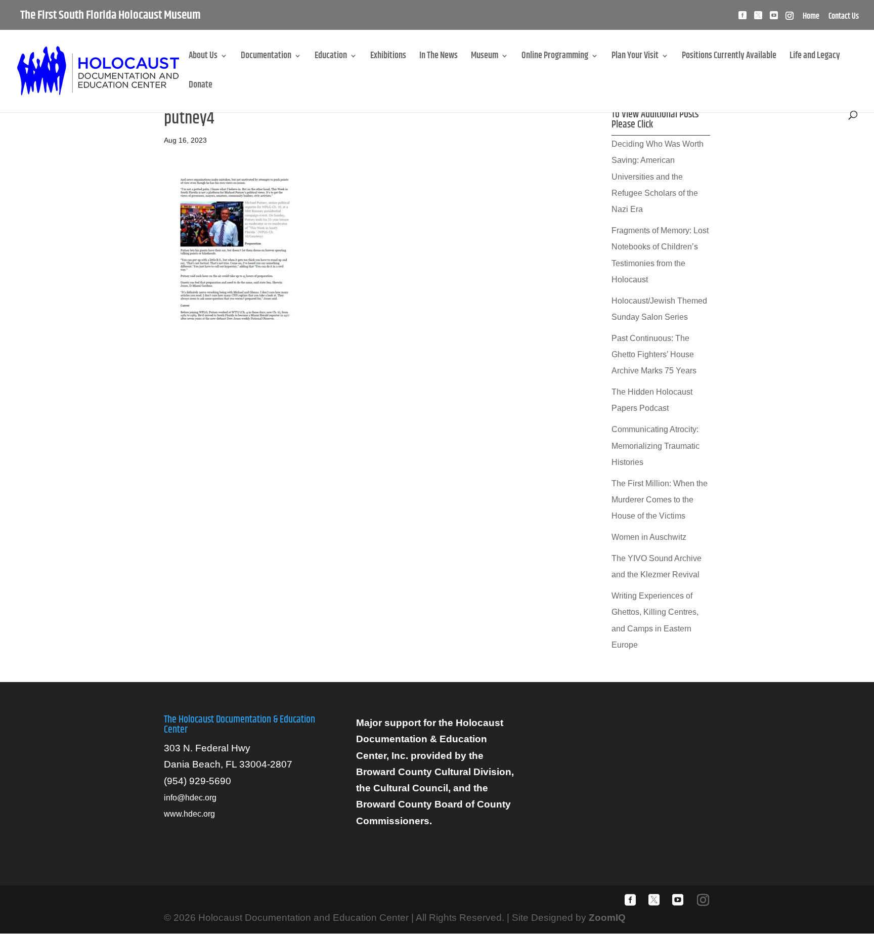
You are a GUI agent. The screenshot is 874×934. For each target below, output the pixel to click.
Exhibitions (388, 57)
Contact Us (843, 18)
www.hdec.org (189, 814)
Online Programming (554, 57)
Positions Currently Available (729, 57)
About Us (203, 57)
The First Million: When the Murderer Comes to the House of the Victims (659, 500)
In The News (438, 57)
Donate (200, 86)
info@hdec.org (190, 797)
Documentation (266, 57)
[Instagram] (789, 18)
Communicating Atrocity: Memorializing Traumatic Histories (655, 445)
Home (811, 18)
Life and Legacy (815, 57)
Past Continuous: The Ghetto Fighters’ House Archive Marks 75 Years (653, 354)
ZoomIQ (607, 917)
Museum (484, 57)
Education (331, 57)
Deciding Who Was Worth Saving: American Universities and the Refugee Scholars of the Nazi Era (657, 177)
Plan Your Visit (635, 57)
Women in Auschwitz (648, 537)
